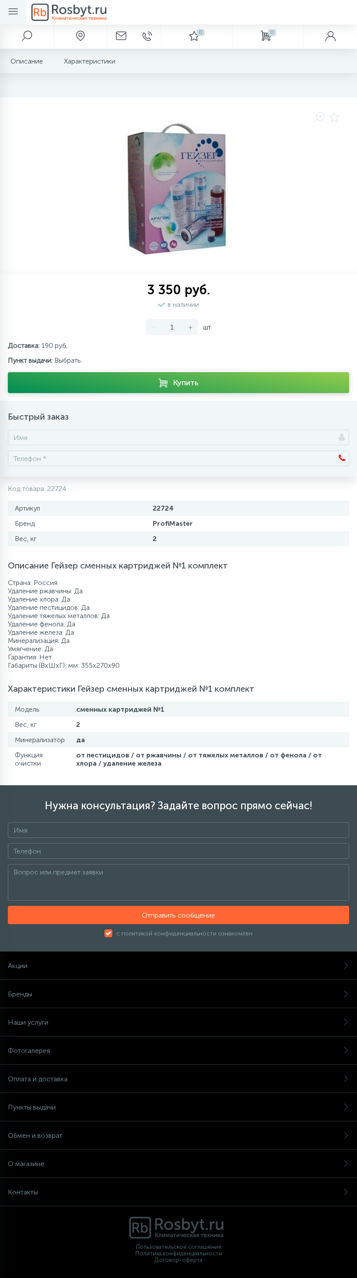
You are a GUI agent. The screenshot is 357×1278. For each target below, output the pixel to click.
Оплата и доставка (37, 1079)
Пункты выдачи (32, 1107)
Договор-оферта (178, 1260)
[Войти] (330, 36)
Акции (17, 966)
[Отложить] (334, 118)
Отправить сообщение (178, 915)
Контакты (23, 1192)
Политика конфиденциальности (178, 1253)
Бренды (20, 994)
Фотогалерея (29, 1050)
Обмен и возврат (35, 1135)
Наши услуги (28, 1022)
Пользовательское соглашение (179, 1247)
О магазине (26, 1164)
